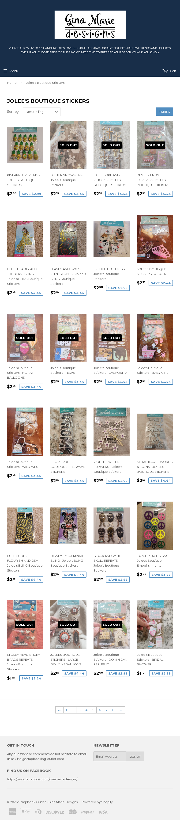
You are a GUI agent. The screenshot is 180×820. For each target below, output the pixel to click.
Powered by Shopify (97, 802)
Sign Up (135, 756)
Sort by (13, 112)
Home (12, 82)
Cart (172, 71)
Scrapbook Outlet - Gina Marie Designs (48, 802)
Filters (164, 111)
